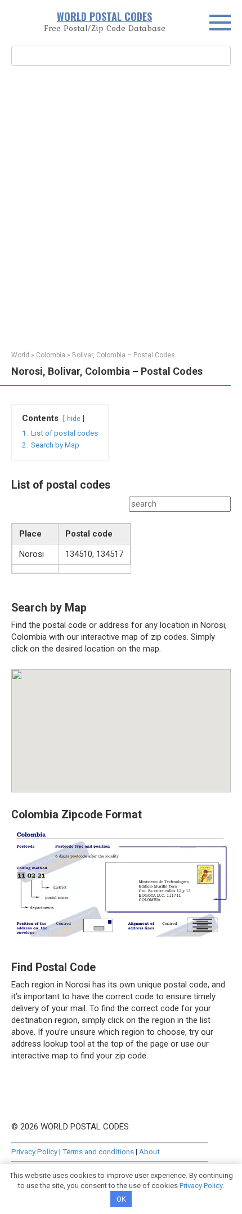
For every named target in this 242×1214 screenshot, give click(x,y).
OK (121, 1199)
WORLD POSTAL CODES (104, 16)
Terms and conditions (98, 1151)
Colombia (50, 355)
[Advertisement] (121, 207)
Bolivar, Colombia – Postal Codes (123, 355)
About (149, 1151)
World (20, 355)
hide (73, 419)
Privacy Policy (34, 1151)
